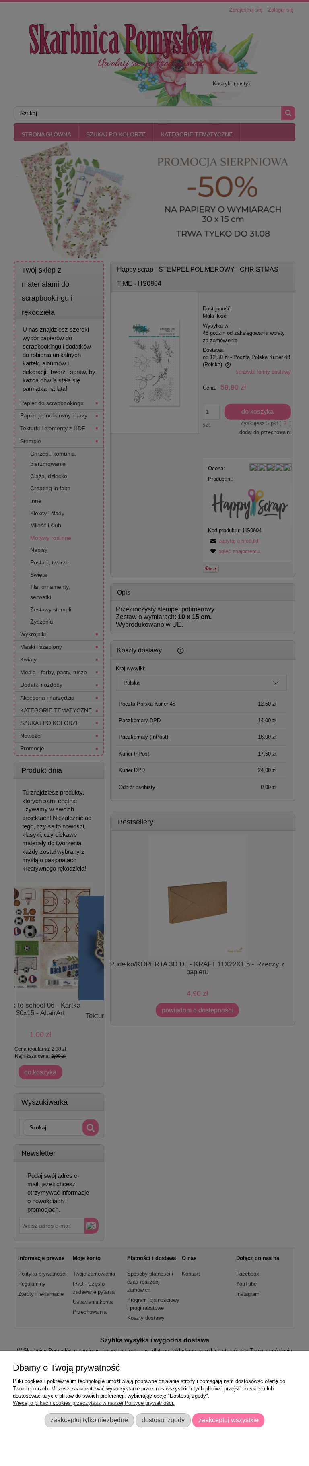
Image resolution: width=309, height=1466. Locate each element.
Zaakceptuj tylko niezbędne (89, 1419)
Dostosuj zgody (163, 1419)
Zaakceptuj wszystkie (228, 1419)
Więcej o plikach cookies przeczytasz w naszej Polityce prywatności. (94, 1403)
